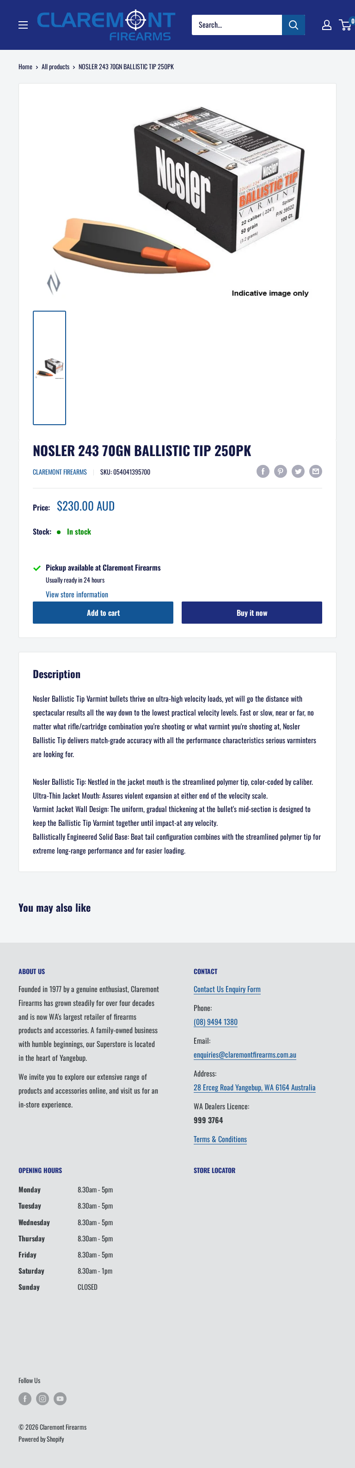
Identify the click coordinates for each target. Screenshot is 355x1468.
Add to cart (103, 612)
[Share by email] (315, 471)
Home (25, 66)
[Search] (293, 25)
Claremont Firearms (60, 471)
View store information (77, 594)
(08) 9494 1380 (216, 1021)
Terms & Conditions (220, 1138)
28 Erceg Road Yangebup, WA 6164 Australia (255, 1087)
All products (55, 66)
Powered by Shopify (41, 1439)
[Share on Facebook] (263, 471)
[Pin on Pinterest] (280, 471)
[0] (345, 24)
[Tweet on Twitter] (298, 471)
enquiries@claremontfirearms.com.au (245, 1054)
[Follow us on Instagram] (42, 1398)
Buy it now (252, 612)
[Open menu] (23, 25)
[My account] (326, 25)
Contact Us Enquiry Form (227, 988)
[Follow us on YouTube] (60, 1398)
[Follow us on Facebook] (24, 1398)
